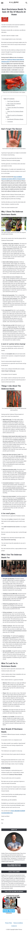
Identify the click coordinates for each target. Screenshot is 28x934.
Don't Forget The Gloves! (13, 101)
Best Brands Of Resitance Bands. (15, 119)
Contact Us (14, 925)
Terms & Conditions (18, 922)
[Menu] (2, 3)
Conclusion (10, 121)
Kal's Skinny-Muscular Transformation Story (14, 865)
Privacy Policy (8, 922)
